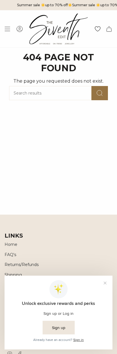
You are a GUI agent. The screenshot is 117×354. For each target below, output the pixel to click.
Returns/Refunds (22, 264)
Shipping (13, 274)
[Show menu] (7, 29)
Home (11, 244)
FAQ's (10, 254)
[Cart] (109, 29)
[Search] (99, 93)
